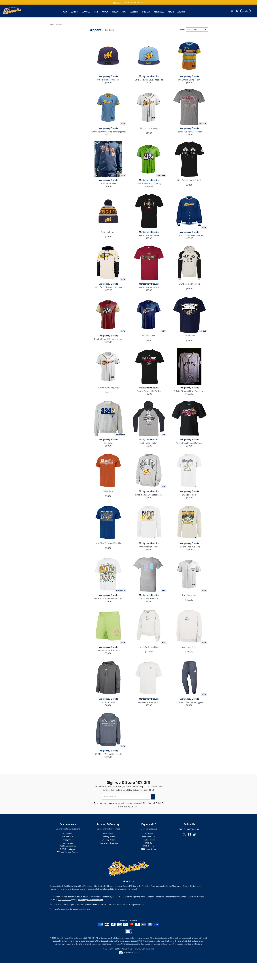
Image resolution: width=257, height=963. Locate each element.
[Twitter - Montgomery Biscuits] (184, 834)
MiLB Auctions (149, 840)
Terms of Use (67, 843)
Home (52, 24)
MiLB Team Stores (148, 849)
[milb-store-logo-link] (128, 932)
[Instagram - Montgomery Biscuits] (194, 834)
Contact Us (67, 834)
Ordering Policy (108, 837)
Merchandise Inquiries (108, 843)
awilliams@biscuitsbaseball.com (90, 899)
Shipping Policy (108, 840)
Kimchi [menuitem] (171, 11)
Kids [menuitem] (124, 11)
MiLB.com (149, 834)
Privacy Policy (67, 840)
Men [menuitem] (96, 11)
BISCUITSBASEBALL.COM (189, 829)
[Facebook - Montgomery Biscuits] (189, 834)
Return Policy (67, 837)
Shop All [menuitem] (146, 11)
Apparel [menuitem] (86, 11)
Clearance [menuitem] (159, 11)
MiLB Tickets (148, 846)
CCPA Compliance (67, 849)
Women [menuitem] (105, 11)
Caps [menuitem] (65, 11)
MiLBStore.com (148, 837)
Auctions (181, 11)
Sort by (182, 30)
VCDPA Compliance (68, 846)
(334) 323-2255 (64, 899)
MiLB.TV (148, 843)
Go (153, 796)
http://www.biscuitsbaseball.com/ (94, 904)
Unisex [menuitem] (115, 11)
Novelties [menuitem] (134, 11)
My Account (108, 834)
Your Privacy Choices (69, 852)
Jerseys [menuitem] (75, 11)
